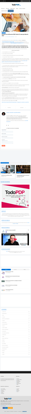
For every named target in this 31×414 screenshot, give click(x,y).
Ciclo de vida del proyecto (9, 289)
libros (3, 336)
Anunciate (18, 390)
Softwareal (2, 393)
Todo (15, 5)
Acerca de (7, 8)
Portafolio (2, 390)
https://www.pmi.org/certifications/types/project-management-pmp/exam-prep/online (15, 102)
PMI (16, 40)
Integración (4, 331)
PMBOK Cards (12, 8)
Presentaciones (19, 383)
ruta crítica (24, 60)
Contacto (18, 388)
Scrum (3, 352)
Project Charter (22, 8)
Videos (17, 8)
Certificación (4, 322)
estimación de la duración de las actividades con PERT (13, 61)
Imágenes (18, 382)
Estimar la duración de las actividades (11, 285)
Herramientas (18, 381)
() (8, 41)
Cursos (17, 391)
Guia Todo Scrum (3, 389)
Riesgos (3, 350)
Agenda (18, 389)
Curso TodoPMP (4, 327)
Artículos (3, 8)
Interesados (4, 334)
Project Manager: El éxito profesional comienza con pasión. (7, 176)
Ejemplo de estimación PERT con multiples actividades (13, 280)
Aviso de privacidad (3, 405)
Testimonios (2, 391)
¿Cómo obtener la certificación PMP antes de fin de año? (23, 176)
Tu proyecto (20, 411)
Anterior (8, 107)
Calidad (3, 320)
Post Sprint (4, 343)
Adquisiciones (4, 313)
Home (5, 411)
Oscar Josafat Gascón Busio (13, 112)
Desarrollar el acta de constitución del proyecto (12, 276)
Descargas (18, 380)
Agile (3, 315)
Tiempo (3, 354)
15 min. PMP (3, 172)
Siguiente (22, 107)
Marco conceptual (5, 338)
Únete (7, 251)
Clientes (2, 392)
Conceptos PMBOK (19, 379)
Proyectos (12, 411)
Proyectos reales (5, 345)
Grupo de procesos (5, 329)
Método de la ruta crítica (9, 271)
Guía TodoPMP (3, 388)
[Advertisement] (15, 157)
